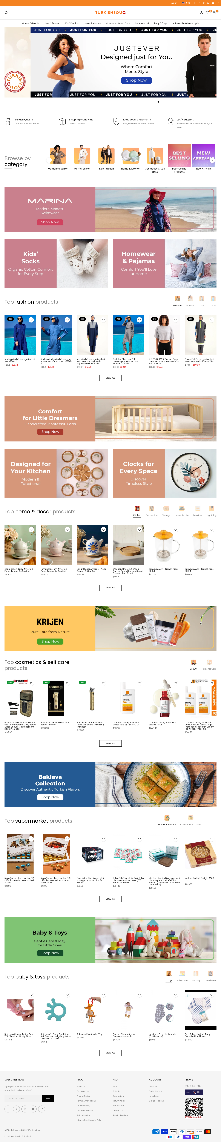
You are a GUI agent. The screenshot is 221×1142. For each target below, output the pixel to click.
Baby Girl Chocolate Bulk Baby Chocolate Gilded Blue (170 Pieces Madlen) (128, 880)
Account (153, 1086)
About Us (81, 1086)
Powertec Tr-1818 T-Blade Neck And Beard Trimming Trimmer (90, 724)
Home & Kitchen (92, 23)
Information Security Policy (89, 1120)
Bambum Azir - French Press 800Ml (163, 570)
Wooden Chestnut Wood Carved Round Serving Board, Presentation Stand (128, 571)
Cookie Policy (83, 1105)
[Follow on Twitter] (203, 3)
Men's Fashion (53, 23)
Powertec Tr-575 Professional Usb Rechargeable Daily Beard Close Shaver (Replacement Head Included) (20, 725)
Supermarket (142, 23)
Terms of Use (83, 1091)
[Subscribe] (48, 1098)
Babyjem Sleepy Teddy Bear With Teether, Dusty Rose (19, 1035)
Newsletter (154, 1096)
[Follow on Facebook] (199, 3)
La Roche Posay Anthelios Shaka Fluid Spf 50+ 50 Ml (126, 723)
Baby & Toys (160, 23)
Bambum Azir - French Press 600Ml (200, 570)
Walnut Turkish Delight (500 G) (199, 879)
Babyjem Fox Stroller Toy (89, 1034)
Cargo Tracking (156, 1100)
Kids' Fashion (71, 23)
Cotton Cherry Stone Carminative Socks (124, 1035)
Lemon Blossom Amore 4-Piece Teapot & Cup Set (54, 570)
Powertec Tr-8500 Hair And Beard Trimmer (55, 723)
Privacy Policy (83, 1096)
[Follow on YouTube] (213, 3)
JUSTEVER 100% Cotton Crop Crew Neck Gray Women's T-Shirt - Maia (164, 361)
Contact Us (118, 1110)
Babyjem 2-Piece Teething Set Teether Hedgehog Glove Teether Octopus (56, 1036)
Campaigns (118, 1096)
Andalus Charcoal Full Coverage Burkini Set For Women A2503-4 (125, 361)
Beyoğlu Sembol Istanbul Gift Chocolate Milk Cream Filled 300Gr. (20, 880)
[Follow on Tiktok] (217, 3)
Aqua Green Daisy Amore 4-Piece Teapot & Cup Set (19, 570)
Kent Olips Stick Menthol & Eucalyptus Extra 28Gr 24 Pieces (90, 880)
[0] (207, 12)
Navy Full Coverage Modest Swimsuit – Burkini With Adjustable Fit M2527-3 (91, 361)
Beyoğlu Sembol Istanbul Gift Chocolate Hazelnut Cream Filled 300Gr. (56, 880)
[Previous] (49, 160)
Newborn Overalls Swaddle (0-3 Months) (162, 1035)
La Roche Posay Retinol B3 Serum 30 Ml (162, 723)
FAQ (115, 1086)
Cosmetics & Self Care (118, 23)
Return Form (118, 1105)
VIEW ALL (110, 378)
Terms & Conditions (86, 1100)
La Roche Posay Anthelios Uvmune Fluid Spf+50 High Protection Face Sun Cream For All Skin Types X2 (199, 725)
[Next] (212, 160)
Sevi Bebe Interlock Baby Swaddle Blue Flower (197, 1035)
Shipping (117, 1091)
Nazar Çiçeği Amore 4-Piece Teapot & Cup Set (91, 570)
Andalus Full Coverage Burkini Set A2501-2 (20, 360)
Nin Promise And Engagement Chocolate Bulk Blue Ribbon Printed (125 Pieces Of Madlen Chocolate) (164, 881)
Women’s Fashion (31, 23)
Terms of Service (85, 1110)
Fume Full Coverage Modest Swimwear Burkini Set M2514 (199, 360)
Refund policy (83, 1115)
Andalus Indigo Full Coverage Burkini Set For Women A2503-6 (56, 361)
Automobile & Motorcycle (185, 23)
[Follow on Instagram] (208, 3)
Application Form (121, 1115)
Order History (155, 1091)
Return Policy (119, 1100)
